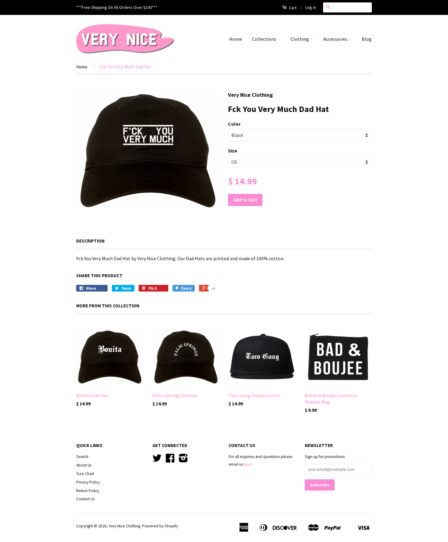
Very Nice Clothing (124, 526)
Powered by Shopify (160, 526)
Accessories (335, 39)
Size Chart (85, 473)
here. (248, 464)
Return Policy (87, 490)
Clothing (300, 39)
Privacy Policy (88, 482)
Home (235, 39)
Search (82, 456)
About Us (83, 465)
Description (90, 241)
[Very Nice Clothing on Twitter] (157, 460)
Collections (264, 39)
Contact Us (85, 499)
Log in (310, 7)
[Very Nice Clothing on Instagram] (183, 460)
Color (234, 124)
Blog (367, 39)
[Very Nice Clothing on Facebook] (170, 460)
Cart (292, 7)
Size (232, 151)
